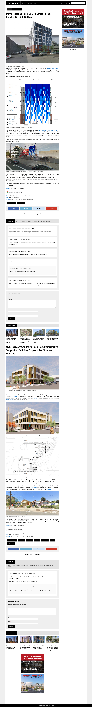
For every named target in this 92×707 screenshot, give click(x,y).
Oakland (14, 396)
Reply (32, 228)
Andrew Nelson (22, 393)
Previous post (28, 214)
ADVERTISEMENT (32, 695)
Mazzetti (29, 540)
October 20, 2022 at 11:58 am (19, 251)
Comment (10, 299)
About (23, 3)
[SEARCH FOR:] (78, 3)
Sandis (49, 489)
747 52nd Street (11, 540)
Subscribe (29, 3)
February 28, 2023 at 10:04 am (23, 586)
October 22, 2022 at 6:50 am (21, 268)
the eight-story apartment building (49, 130)
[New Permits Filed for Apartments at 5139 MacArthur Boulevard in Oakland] (39, 334)
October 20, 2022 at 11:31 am (23, 228)
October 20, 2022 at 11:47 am (20, 239)
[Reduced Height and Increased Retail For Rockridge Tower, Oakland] (12, 334)
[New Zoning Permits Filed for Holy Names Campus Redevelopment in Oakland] (26, 334)
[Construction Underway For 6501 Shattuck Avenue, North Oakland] (52, 334)
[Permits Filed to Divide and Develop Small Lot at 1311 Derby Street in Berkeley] (52, 642)
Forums (36, 3)
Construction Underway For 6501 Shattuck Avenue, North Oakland (52, 340)
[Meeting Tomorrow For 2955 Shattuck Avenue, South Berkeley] (26, 642)
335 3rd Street (11, 202)
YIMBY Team (10, 66)
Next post (37, 214)
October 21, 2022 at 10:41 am (20, 280)
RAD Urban (20, 202)
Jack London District (52, 68)
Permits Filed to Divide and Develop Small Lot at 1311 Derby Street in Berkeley (52, 648)
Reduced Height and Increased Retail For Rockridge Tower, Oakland (11, 340)
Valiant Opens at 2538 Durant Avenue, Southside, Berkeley (38, 647)
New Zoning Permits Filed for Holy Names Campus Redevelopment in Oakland (26, 340)
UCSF (35, 398)
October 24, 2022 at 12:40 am (25, 573)
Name (9, 309)
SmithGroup (9, 399)
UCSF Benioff (11, 543)
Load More (32, 699)
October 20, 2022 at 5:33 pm (18, 261)
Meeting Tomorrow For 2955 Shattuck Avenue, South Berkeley (25, 647)
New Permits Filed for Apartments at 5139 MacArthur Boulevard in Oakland (39, 340)
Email (9, 314)
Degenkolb (34, 487)
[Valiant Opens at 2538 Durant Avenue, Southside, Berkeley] (39, 642)
